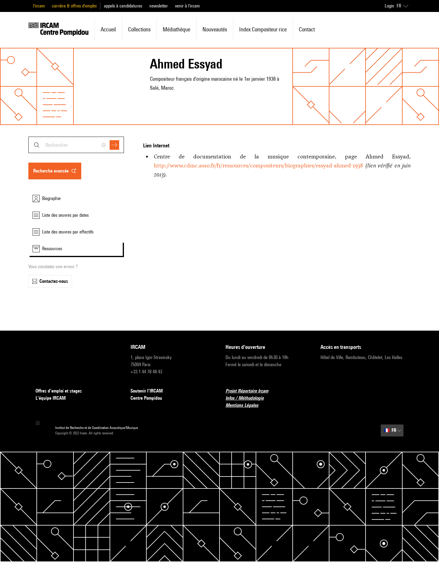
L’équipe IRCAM (51, 398)
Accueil (108, 29)
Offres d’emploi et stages (59, 391)
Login (389, 6)
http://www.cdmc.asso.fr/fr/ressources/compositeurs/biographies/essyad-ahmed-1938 (258, 165)
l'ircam (39, 6)
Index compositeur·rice (263, 29)
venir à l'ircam (187, 6)
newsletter (158, 6)
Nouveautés (214, 29)
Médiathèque (176, 29)
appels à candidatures (123, 6)
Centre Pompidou (146, 398)
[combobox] (76, 145)
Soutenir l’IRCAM (147, 391)
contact (307, 29)
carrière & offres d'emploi (74, 6)
